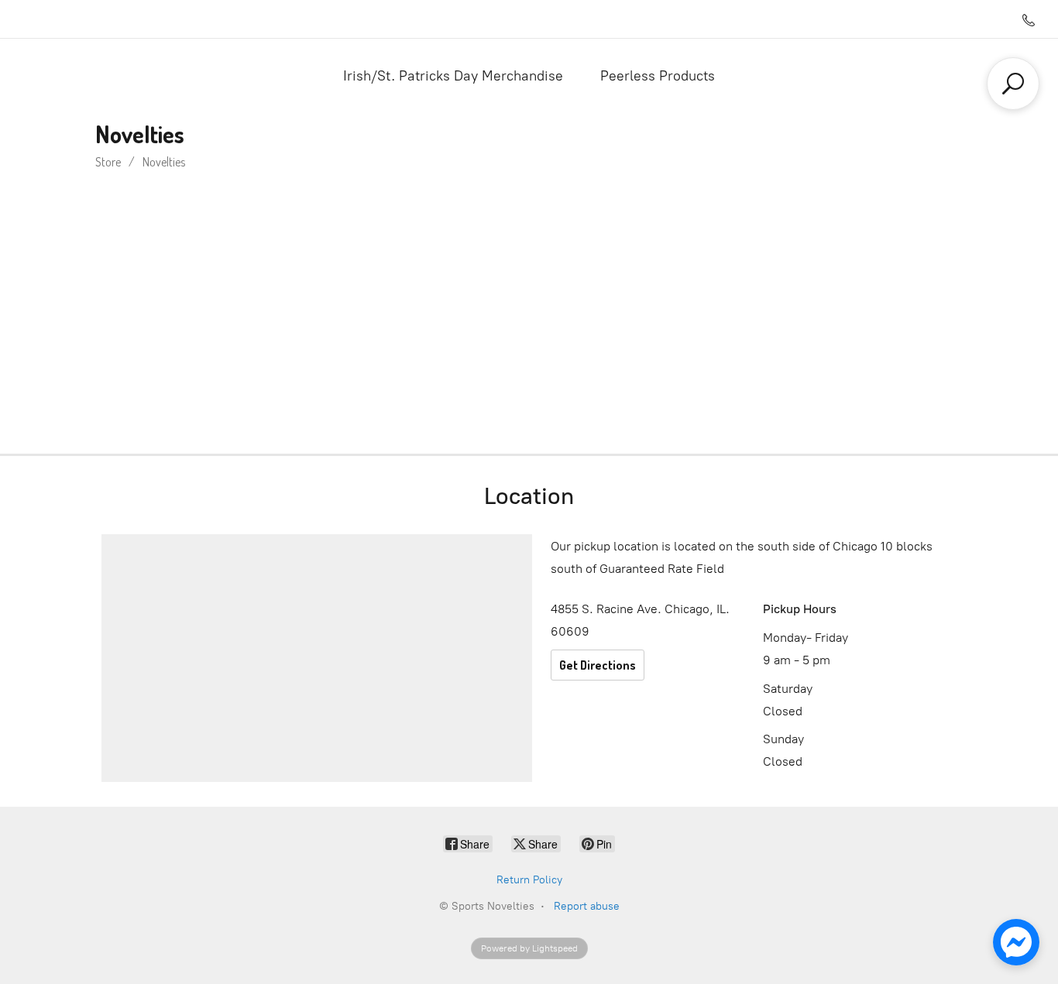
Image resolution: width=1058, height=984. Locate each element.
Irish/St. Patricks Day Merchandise (453, 75)
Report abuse (587, 906)
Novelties (164, 162)
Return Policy (529, 879)
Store (108, 162)
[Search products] (1013, 84)
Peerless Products (657, 75)
